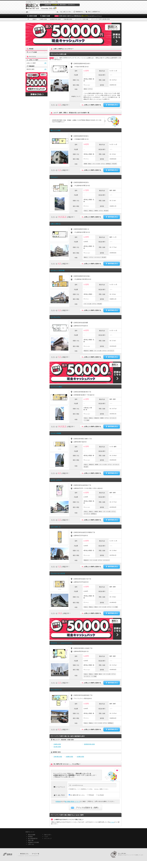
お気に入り (67, 11)
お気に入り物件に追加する (92, 105)
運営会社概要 (31, 834)
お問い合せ (31, 844)
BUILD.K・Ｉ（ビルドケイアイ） (62, 643)
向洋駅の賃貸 (80, 756)
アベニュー (54, 177)
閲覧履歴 (79, 11)
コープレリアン (56, 317)
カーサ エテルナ (56, 480)
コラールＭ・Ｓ (56, 526)
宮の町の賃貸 (57, 746)
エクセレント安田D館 (57, 270)
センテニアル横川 (56, 386)
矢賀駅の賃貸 (69, 756)
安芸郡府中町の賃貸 (89, 744)
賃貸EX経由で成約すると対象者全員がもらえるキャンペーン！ (78, 16)
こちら (112, 822)
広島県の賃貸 (57, 744)
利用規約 (58, 801)
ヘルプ (46, 836)
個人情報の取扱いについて (72, 801)
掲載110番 (30, 840)
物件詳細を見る (113, 105)
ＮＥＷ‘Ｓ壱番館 (56, 433)
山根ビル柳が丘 (56, 223)
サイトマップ (48, 838)
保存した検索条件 (94, 11)
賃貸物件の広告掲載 (33, 842)
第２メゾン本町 (56, 130)
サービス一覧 (35, 853)
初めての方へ (48, 834)
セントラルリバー (56, 689)
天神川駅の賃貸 (58, 756)
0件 (45, 63)
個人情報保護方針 (33, 838)
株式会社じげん (24, 853)
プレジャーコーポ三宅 (58, 573)
